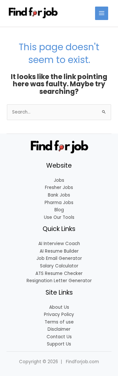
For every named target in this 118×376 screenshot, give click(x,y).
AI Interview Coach (59, 243)
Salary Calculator (59, 266)
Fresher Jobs (59, 187)
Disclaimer (59, 329)
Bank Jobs (59, 195)
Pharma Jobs (59, 202)
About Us (59, 307)
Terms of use (59, 322)
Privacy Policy (59, 314)
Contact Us (59, 337)
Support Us (59, 344)
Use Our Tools (59, 217)
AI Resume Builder (59, 251)
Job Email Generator (59, 258)
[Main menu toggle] (101, 13)
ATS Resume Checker (59, 273)
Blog (59, 210)
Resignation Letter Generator (59, 281)
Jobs (59, 180)
